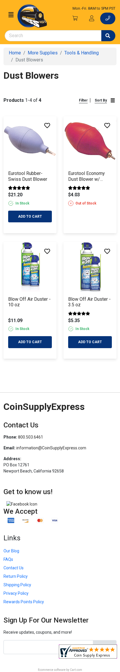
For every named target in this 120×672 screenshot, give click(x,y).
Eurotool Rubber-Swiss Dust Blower (27, 176)
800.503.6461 (30, 437)
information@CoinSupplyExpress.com (51, 448)
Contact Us (13, 568)
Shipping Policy (17, 584)
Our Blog (11, 551)
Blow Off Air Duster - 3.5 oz (89, 301)
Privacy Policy (16, 593)
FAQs (8, 559)
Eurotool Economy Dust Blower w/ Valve (86, 176)
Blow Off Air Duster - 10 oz (29, 301)
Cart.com (76, 669)
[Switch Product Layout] (113, 100)
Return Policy (15, 576)
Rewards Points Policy (23, 601)
